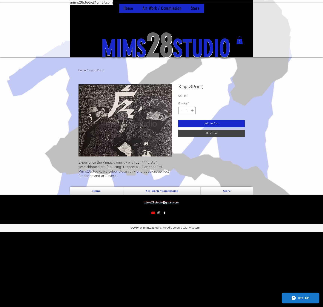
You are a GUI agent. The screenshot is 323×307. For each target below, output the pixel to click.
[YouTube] (153, 213)
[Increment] (192, 110)
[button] (239, 40)
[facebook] (164, 213)
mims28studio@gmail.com (91, 2)
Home (82, 70)
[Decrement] (181, 110)
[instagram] (159, 213)
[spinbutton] (187, 110)
